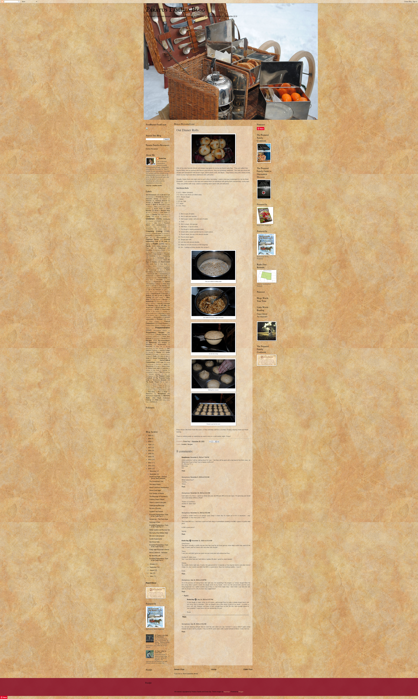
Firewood (165, 252)
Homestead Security (151, 277)
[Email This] (210, 442)
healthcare (161, 266)
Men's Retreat (159, 297)
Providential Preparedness (153, 336)
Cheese (157, 216)
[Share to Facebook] (216, 442)
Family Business (162, 246)
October (152, 564)
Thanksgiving (149, 376)
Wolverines (149, 393)
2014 (150, 456)
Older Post (248, 669)
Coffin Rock (157, 223)
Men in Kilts (158, 295)
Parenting (161, 313)
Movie (147, 303)
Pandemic (165, 311)
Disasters (166, 233)
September (153, 567)
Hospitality (159, 279)
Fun (160, 256)
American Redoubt (161, 200)
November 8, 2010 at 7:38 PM (199, 457)
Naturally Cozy (153, 305)
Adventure (150, 196)
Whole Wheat (162, 389)
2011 (150, 466)
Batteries (157, 202)
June (151, 576)
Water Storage (151, 388)
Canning (154, 214)
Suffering (165, 368)
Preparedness (162, 327)
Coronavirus (149, 229)
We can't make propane (156, 536)
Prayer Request (163, 323)
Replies (186, 596)
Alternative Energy (152, 198)
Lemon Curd (156, 287)
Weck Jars (167, 388)
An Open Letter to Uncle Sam (160, 652)
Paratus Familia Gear (151, 313)
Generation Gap (162, 258)
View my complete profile (154, 185)
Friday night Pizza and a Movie (159, 549)
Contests (163, 227)
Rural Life (159, 346)
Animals (148, 202)
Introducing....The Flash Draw (158, 519)
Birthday (150, 206)
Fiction (163, 250)
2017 (150, 447)
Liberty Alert (166, 287)
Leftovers (148, 287)
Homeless (167, 272)
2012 (150, 462)
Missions (165, 299)
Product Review (162, 334)
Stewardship (149, 366)
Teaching (167, 372)
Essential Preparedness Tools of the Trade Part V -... (158, 515)
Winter (166, 391)
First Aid (148, 254)
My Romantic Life (154, 555)
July (151, 573)
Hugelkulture (157, 281)
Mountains (159, 301)
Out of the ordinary (153, 311)
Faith (155, 243)
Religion (164, 342)
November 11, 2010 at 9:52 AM (200, 513)
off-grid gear (149, 307)
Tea (160, 372)
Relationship (153, 342)
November (153, 474)
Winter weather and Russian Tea (159, 530)
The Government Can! (156, 481)
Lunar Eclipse (158, 291)
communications (161, 225)
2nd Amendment (151, 195)
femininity (157, 250)
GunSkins (148, 266)
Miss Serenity (156, 299)
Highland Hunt (151, 268)
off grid (163, 305)
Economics (149, 235)
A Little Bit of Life (165, 195)
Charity (148, 216)
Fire (169, 250)
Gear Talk (152, 258)
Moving (153, 303)
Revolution (149, 346)
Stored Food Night (155, 490)
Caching (155, 212)
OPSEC (157, 309)
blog (155, 206)
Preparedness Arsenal (160, 330)
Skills (155, 356)
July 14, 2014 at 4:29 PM (198, 580)
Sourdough (150, 364)
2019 (150, 441)
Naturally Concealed (163, 303)
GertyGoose (186, 457)
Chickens (165, 216)
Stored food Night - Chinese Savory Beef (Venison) (158, 477)
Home (213, 669)
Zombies (152, 402)
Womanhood (162, 393)
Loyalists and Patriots (156, 511)
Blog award (162, 206)
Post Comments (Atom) (190, 674)
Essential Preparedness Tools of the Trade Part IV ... (158, 526)
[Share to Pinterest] (218, 442)
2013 (150, 459)
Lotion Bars (149, 291)
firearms (159, 252)
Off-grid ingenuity (160, 307)
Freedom (167, 254)
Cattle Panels (164, 214)
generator (149, 260)
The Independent (262, 317)
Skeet (149, 356)
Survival (164, 370)
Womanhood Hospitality (153, 395)
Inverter (154, 285)
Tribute (154, 386)
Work (156, 400)
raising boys (156, 338)
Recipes (190, 444)
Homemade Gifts (152, 273)
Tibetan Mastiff (157, 384)
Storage (158, 366)
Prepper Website (262, 314)
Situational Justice (165, 354)
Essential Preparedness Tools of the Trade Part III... (158, 545)
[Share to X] (214, 442)
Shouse (158, 352)
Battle (166, 202)
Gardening (166, 256)
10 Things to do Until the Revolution (161, 636)
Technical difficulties (154, 374)
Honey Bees (149, 279)
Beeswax (161, 204)
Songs (168, 362)
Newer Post (179, 669)
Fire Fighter (151, 252)
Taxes (155, 372)
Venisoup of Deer (154, 522)
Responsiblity (162, 344)
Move (166, 301)
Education (158, 235)
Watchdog (167, 386)
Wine (159, 391)
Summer (148, 370)
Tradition (148, 386)
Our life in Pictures (155, 508)
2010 (150, 468)
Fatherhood (161, 248)
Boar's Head (158, 208)
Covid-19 (148, 233)
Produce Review (150, 334)
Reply (183, 471)
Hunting (151, 283)
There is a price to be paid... (158, 502)
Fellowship (149, 250)
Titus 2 (166, 384)
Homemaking (164, 273)
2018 (150, 444)
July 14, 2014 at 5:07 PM (205, 599)
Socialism (148, 360)
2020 (150, 438)
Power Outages (154, 321)
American (149, 200)
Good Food (158, 260)
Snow (147, 358)
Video (160, 386)
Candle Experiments (155, 539)
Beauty (148, 204)
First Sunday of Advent (156, 493)
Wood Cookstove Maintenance (159, 487)
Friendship (152, 256)
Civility (166, 221)
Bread (156, 210)
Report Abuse (151, 583)
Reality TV (165, 338)
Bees (154, 204)
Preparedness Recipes (155, 332)
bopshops (227, 691)
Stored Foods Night (154, 368)
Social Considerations (160, 358)
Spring (166, 364)
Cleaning (148, 223)
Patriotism (163, 315)
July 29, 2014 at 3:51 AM (198, 624)
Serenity (155, 350)
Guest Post (153, 264)
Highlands (159, 268)
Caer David (163, 212)
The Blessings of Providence (158, 496)
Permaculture (158, 317)
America (165, 198)
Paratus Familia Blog (175, 10)
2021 (150, 435)
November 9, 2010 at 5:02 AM (199, 477)
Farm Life (149, 248)
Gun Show (163, 264)
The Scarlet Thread (152, 382)
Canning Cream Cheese (156, 499)
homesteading (162, 278)
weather (159, 388)
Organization (166, 309)
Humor (167, 282)
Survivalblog (149, 372)
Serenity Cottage (165, 350)
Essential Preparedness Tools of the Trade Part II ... (158, 559)
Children (150, 218)
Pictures (160, 319)
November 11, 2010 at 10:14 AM (202, 540)
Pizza (168, 319)
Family (148, 246)
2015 (150, 453)
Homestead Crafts (162, 275)
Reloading (149, 344)
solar (161, 362)
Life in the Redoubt (154, 289)
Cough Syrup (162, 229)
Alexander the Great (162, 196)
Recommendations (164, 340)
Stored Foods (166, 366)
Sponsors (158, 364)
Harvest (155, 266)
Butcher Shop (165, 210)
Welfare (149, 389)
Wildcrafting (151, 391)
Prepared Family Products (152, 325)
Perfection (148, 317)
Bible (168, 204)
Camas (147, 214)
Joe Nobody (163, 286)
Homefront (159, 272)
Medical (148, 295)
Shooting (150, 352)
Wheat (155, 389)
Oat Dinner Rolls (154, 542)
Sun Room (156, 370)
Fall (166, 244)
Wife (169, 389)
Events (148, 244)
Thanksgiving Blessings (156, 505)
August (152, 570)
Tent (166, 374)
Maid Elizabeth (155, 293)
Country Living (154, 231)
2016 (150, 450)
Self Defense (159, 348)
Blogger (241, 691)
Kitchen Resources (152, 149)
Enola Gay (185, 540)
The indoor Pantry (155, 484)
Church (159, 221)
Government (165, 262)
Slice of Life (164, 356)
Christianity (166, 219)
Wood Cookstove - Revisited (158, 552)
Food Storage (157, 254)
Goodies (184, 444)
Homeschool (149, 275)
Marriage (165, 293)
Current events (156, 233)
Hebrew (168, 266)
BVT (149, 212)
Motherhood (149, 301)
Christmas (150, 221)
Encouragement (161, 237)
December (153, 471)
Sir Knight (155, 354)
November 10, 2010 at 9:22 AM (200, 493)
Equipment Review (152, 239)
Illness (158, 283)
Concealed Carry (151, 227)
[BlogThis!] (212, 442)
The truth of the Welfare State (158, 533)
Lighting (166, 289)
